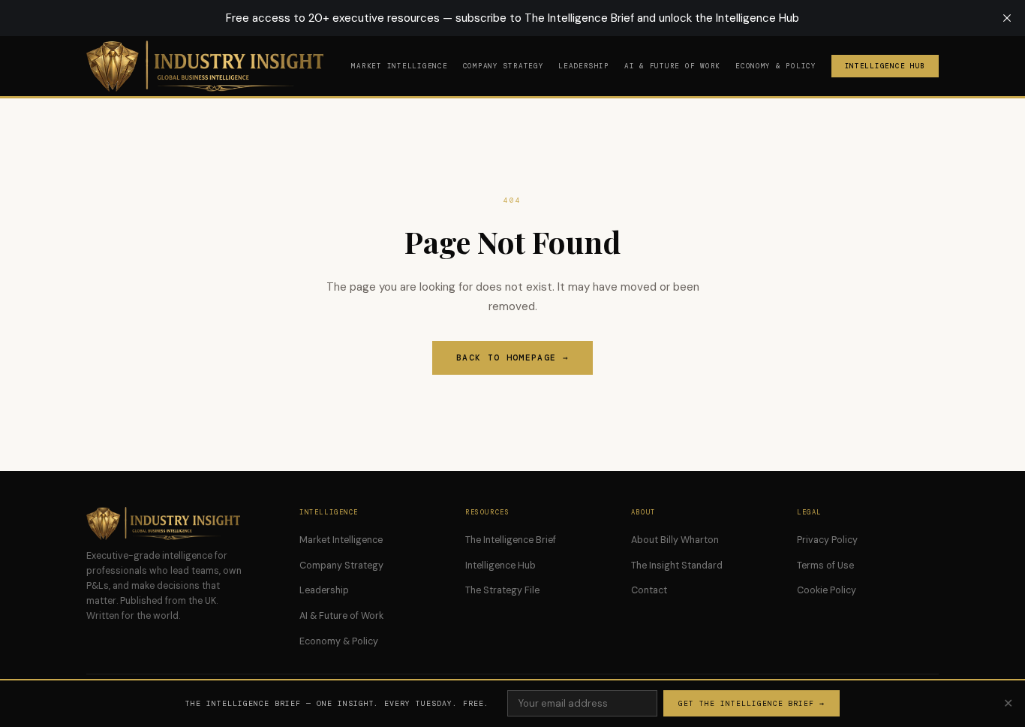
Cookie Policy (826, 590)
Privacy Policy (827, 540)
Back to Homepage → (512, 357)
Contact (649, 590)
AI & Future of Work (672, 66)
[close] (1007, 18)
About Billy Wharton (675, 540)
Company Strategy (503, 66)
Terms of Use (825, 566)
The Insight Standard (677, 566)
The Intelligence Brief (510, 540)
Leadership (583, 66)
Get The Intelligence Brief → (751, 703)
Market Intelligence (399, 66)
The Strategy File (502, 590)
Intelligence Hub (885, 66)
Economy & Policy (775, 66)
